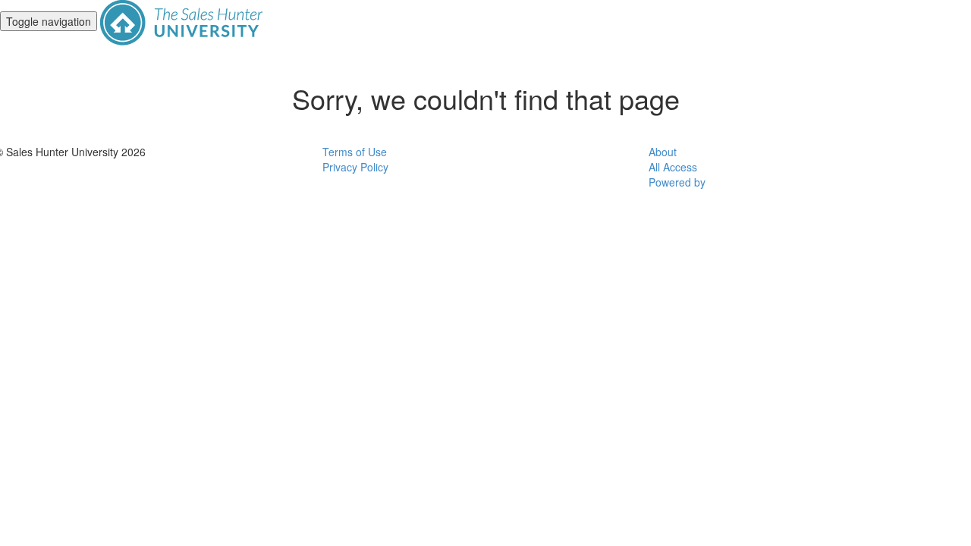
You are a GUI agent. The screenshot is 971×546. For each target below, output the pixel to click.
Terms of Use (354, 151)
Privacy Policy (355, 166)
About (663, 151)
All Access (673, 166)
